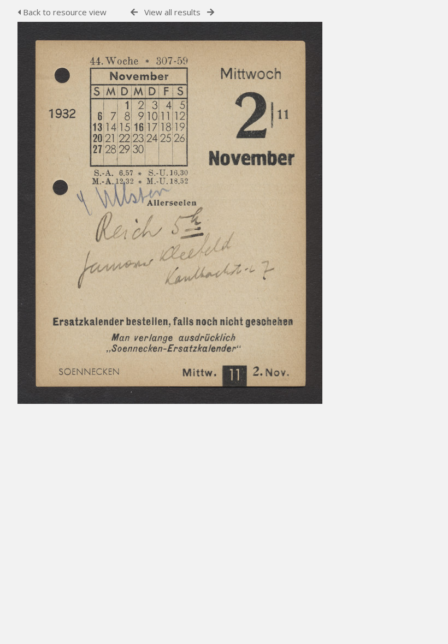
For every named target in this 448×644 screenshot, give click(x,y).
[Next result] (210, 12)
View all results (172, 12)
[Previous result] (134, 12)
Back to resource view (64, 12)
